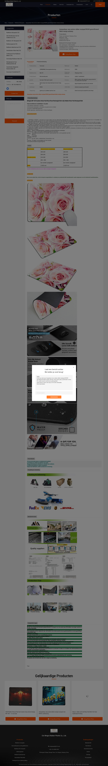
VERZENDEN (54, 397)
